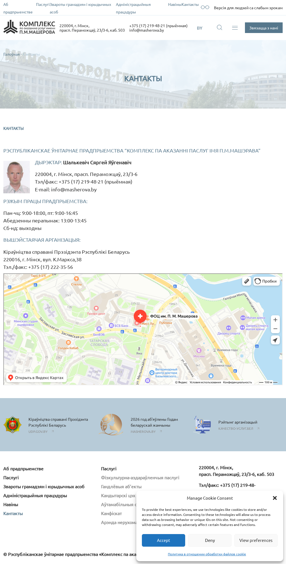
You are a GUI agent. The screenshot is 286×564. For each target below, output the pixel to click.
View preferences (256, 540)
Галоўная (11, 54)
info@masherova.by (146, 30)
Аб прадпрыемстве (23, 468)
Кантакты (190, 4)
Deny (210, 540)
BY (199, 27)
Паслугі (43, 4)
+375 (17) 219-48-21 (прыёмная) (158, 25)
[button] (275, 498)
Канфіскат (111, 513)
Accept (163, 540)
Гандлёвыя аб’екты (121, 486)
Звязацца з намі (263, 27)
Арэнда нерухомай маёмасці (131, 522)
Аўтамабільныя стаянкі (125, 504)
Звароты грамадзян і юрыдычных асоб (44, 486)
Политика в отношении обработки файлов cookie (207, 554)
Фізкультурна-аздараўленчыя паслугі (140, 477)
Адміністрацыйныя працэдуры (35, 495)
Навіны (175, 4)
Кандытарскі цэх (118, 495)
